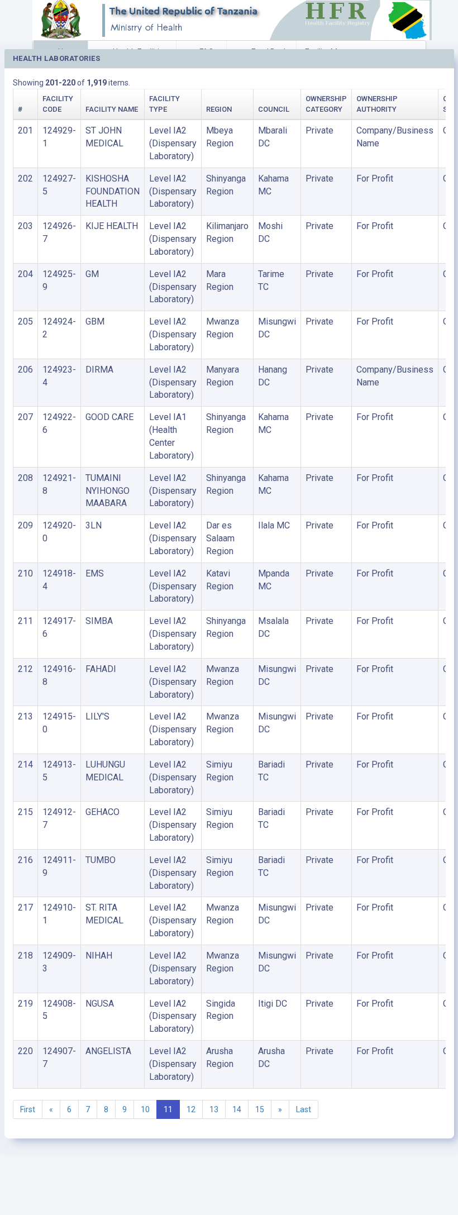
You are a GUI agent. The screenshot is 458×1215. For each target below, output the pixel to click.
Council (273, 109)
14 (236, 1109)
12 (191, 1109)
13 (213, 1109)
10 (145, 1109)
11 (168, 1109)
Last (303, 1109)
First (27, 1109)
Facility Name (111, 109)
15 (259, 1109)
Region (219, 109)
